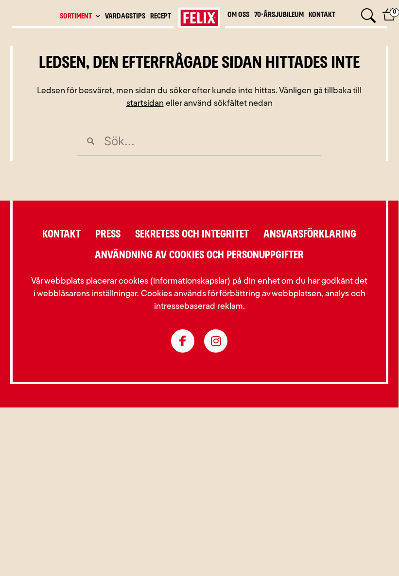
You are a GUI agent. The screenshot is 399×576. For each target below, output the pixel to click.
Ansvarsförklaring (309, 234)
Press (108, 234)
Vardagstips (125, 16)
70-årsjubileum (279, 14)
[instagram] (215, 341)
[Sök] (367, 17)
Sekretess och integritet (192, 234)
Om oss (238, 14)
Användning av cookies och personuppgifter (199, 255)
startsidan (145, 104)
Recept (160, 16)
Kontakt (322, 14)
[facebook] (182, 341)
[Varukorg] (389, 19)
